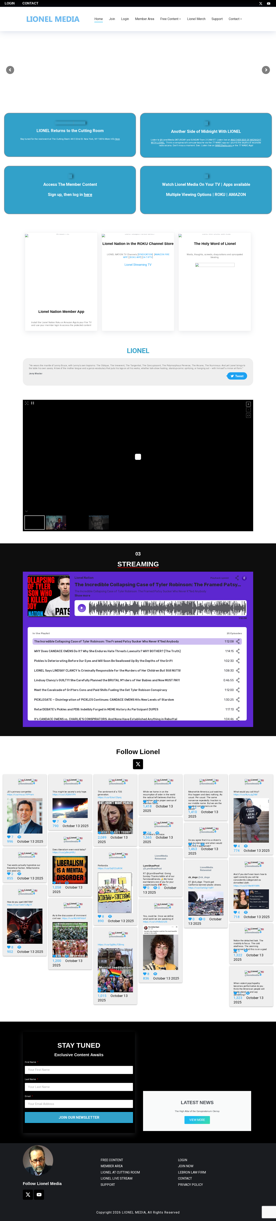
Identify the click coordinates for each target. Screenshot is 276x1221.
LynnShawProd (152, 867)
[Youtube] (268, 3)
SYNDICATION (145, 254)
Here (117, 139)
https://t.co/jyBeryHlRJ (64, 852)
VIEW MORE (197, 1120)
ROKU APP (135, 257)
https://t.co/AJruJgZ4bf (245, 794)
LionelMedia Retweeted (161, 857)
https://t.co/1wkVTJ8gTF (19, 905)
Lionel (25, 782)
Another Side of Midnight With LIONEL (206, 131)
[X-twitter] (260, 3)
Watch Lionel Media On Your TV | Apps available (206, 184)
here (88, 194)
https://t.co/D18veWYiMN (246, 886)
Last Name (31, 1079)
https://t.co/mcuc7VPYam (20, 794)
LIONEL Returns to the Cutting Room (70, 130)
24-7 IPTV (147, 257)
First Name (31, 1062)
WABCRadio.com (224, 145)
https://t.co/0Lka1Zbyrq (109, 797)
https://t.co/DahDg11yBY (201, 888)
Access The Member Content (70, 184)
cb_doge (199, 877)
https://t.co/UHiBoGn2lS (155, 922)
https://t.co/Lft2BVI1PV (64, 794)
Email (28, 1096)
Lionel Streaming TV (138, 265)
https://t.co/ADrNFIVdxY (74, 918)
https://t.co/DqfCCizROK (110, 868)
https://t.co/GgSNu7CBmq (111, 944)
